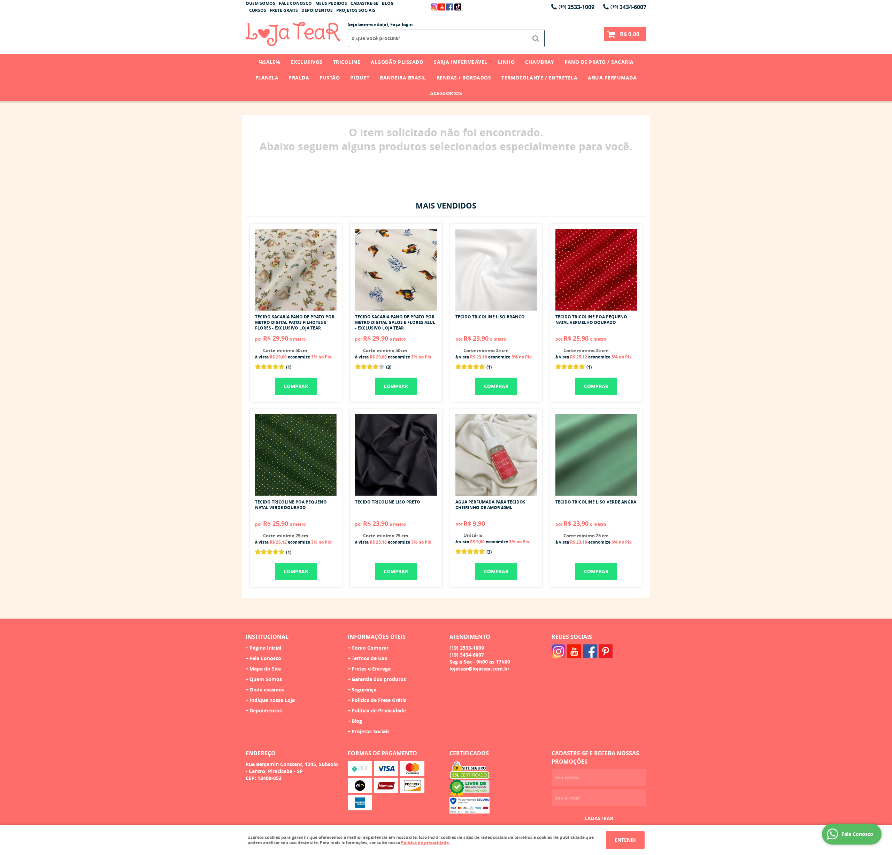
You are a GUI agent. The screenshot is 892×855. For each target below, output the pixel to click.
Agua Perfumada (612, 77)
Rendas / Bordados (464, 77)
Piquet (359, 77)
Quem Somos (260, 3)
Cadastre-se (364, 3)
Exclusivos (307, 62)
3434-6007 (628, 7)
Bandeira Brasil (403, 77)
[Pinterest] (606, 651)
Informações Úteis (377, 637)
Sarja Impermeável (460, 62)
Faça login (401, 24)
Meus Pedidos (331, 3)
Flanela (267, 77)
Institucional (267, 637)
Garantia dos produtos (379, 679)
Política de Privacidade (379, 710)
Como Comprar (370, 647)
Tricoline (347, 62)
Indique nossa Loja (272, 700)
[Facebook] (449, 6)
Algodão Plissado (397, 62)
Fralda (299, 77)
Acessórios (446, 93)
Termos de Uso (369, 658)
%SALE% (269, 62)
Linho (506, 62)
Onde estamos (266, 689)
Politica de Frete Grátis (379, 700)
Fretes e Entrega (371, 668)
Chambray (539, 62)
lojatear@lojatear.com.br (479, 668)
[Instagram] (434, 6)
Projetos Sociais (355, 10)
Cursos (257, 10)
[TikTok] (457, 6)
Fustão (330, 77)
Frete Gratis (284, 10)
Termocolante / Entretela (539, 77)
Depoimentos (317, 10)
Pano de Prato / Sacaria (599, 62)
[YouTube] (441, 6)
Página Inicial (265, 647)
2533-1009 (576, 7)
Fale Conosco (295, 3)
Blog (388, 3)
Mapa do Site (265, 668)
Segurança (364, 689)
